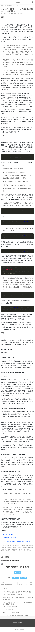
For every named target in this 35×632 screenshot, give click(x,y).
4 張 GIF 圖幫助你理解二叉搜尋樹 (12, 594)
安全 (21, 577)
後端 (14, 5)
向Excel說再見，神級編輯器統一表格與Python (15, 615)
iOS (18, 577)
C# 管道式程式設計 (8, 609)
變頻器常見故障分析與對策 (26, 584)
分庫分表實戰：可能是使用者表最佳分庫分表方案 (17, 592)
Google (13, 577)
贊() (18, 572)
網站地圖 (22, 629)
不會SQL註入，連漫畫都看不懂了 (12, 612)
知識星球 (17, 2)
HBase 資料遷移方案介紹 (10, 607)
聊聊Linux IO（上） (6, 584)
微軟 (25, 577)
